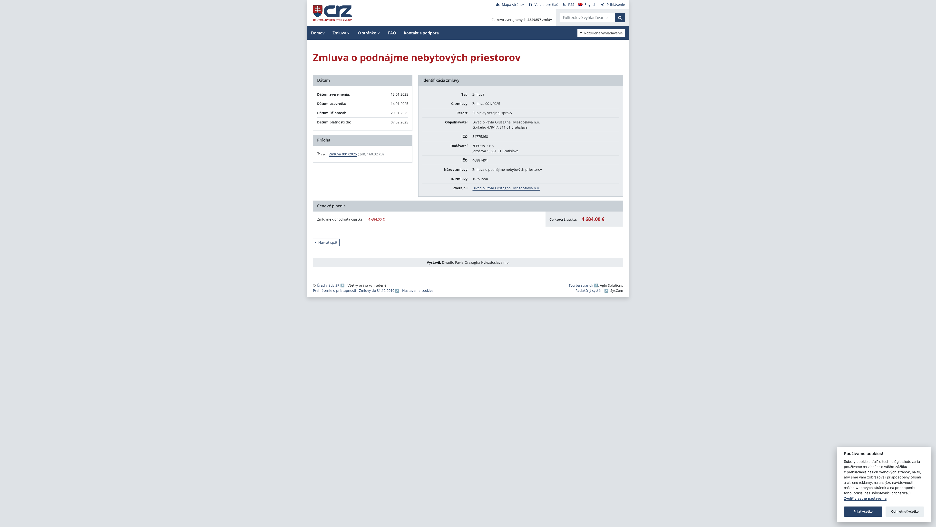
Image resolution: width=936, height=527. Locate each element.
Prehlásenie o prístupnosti (334, 290)
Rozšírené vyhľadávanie (603, 33)
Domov (318, 33)
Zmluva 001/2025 (343, 154)
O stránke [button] (367, 33)
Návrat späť (327, 242)
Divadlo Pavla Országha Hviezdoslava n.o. (506, 188)
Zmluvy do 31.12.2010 (376, 290)
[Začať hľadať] (620, 17)
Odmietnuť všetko (905, 511)
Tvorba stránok (581, 285)
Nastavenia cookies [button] (417, 290)
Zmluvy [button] (339, 33)
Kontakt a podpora (421, 33)
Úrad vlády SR (328, 285)
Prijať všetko (863, 511)
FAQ (392, 33)
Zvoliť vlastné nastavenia (865, 498)
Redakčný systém (589, 290)
